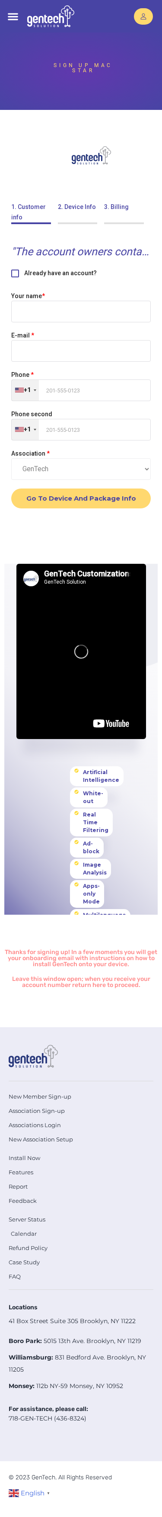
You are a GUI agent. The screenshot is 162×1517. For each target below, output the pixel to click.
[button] (12, 16)
